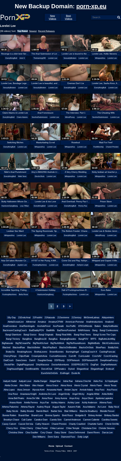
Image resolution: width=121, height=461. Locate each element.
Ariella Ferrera (31, 402)
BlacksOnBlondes (68, 347)
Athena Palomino (10, 406)
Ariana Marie (15, 402)
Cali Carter (27, 419)
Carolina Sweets (109, 419)
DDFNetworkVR (90, 360)
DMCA (69, 451)
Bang (94, 330)
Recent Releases (46, 31)
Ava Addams (89, 406)
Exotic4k (76, 373)
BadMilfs (50, 330)
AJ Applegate (111, 381)
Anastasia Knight (28, 394)
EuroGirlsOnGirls (49, 373)
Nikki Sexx (22, 176)
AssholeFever (44, 326)
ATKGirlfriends (85, 326)
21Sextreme (63, 317)
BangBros (27, 339)
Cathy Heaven (42, 424)
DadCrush (8, 360)
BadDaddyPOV (36, 330)
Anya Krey (74, 398)
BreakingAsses (24, 351)
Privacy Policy (60, 451)
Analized (109, 321)
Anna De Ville (33, 398)
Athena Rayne (28, 406)
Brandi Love (37, 415)
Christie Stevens (107, 428)
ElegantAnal (82, 369)
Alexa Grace (52, 385)
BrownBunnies (57, 351)
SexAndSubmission (40, 117)
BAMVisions (84, 330)
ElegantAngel (97, 369)
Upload (59, 446)
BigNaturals (7, 343)
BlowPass (101, 347)
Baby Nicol (113, 406)
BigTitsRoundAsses (76, 343)
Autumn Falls (74, 406)
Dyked (71, 369)
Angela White (93, 394)
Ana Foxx (99, 389)
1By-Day (11, 317)
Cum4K (72, 356)
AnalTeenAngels (27, 326)
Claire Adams (22, 117)
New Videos (52, 17)
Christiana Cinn (89, 428)
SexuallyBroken (70, 58)
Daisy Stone (60, 432)
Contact (68, 446)
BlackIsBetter (33, 347)
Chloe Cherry (26, 428)
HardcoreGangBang (9, 206)
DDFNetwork (73, 360)
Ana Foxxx (112, 389)
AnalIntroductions (94, 321)
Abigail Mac (55, 381)
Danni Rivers (93, 432)
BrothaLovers (40, 351)
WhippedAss (100, 58)
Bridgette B (80, 415)
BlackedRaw (19, 347)
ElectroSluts (39, 176)
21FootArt (37, 317)
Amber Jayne (70, 389)
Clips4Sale (24, 356)
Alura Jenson (23, 389)
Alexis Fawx (96, 385)
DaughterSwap (45, 360)
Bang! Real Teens (82, 334)
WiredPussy (70, 117)
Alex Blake (25, 385)
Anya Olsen (87, 398)
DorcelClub (46, 369)
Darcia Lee (107, 432)
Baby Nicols (12, 411)
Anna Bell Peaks (16, 398)
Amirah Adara (86, 389)
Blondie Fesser (107, 411)
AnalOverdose (10, 326)
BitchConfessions (110, 343)
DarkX (32, 360)
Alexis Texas (110, 385)
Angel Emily (64, 394)
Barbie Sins (56, 411)
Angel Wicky (78, 394)
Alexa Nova (66, 385)
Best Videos (68, 17)
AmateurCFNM (55, 321)
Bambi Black (42, 411)
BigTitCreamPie (23, 343)
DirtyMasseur (42, 364)
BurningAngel (72, 351)
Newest (33, 31)
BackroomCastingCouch (15, 330)
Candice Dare (41, 419)
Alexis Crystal (81, 385)
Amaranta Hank (54, 389)
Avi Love (102, 406)
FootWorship (98, 147)
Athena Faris (105, 402)
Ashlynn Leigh (82, 265)
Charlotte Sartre (95, 424)
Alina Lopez (9, 389)
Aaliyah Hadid (10, 381)
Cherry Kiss (12, 428)
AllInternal (30, 321)
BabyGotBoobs (110, 326)
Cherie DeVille (112, 424)
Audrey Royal (43, 406)
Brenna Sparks (52, 415)
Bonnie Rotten (9, 415)
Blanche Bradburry (89, 411)
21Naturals (50, 317)
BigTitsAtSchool (40, 343)
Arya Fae (44, 402)
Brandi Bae (23, 415)
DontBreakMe (32, 369)
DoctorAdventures (60, 364)
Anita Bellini (107, 394)
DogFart (94, 364)
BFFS (93, 339)
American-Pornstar (75, 321)
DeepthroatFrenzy (109, 360)
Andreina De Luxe (47, 394)
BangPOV (83, 339)
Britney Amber (95, 415)
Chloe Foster (41, 428)
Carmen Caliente (91, 419)
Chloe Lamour (57, 428)
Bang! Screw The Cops (104, 334)
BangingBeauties (68, 339)
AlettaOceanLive (16, 321)
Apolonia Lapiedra (104, 398)
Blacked (6, 347)
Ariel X (22, 58)
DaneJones (21, 360)
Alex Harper (38, 385)
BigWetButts (94, 343)
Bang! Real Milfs (64, 334)
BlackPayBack (50, 347)
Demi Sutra (53, 436)
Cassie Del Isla (25, 424)
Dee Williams (39, 436)
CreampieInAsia (39, 356)
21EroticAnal (24, 317)
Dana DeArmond (77, 432)
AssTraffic (71, 326)
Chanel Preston (112, 147)
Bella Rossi (23, 294)
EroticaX (110, 369)
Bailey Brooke (27, 411)
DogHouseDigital (15, 369)
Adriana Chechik (83, 381)
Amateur (42, 321)
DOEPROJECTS (79, 364)
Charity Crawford (77, 424)
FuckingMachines (40, 265)
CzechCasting (110, 356)
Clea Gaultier (32, 432)
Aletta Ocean (11, 385)
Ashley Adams (58, 402)
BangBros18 (40, 339)
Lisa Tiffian (24, 206)
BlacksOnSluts (86, 347)
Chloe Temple (72, 428)
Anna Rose (47, 398)
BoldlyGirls (113, 347)
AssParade (58, 326)
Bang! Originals (46, 334)
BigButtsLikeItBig (107, 339)
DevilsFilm (9, 364)
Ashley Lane (74, 402)
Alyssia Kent (38, 389)
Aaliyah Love (25, 381)
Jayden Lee (22, 265)
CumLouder (84, 356)
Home (51, 446)
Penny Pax (82, 206)
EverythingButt (11, 58)
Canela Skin (56, 419)
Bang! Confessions (109, 330)
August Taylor (59, 406)
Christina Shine (16, 432)
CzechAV (96, 356)
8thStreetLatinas (91, 317)
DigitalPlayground (25, 364)
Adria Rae (68, 381)
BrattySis (10, 351)
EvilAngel (64, 373)
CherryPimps (10, 356)
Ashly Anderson (89, 402)
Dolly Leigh (83, 436)
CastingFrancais (107, 351)
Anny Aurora (61, 398)
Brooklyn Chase (11, 419)
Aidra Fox (98, 381)
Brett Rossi (67, 415)
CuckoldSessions (57, 356)
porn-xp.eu (91, 6)
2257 (75, 451)
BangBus (53, 339)
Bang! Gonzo (30, 334)
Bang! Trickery (13, 339)
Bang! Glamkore (13, 334)
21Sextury (76, 317)
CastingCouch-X (89, 351)
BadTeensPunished (66, 330)
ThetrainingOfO (39, 58)
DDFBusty (59, 360)
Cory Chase (46, 432)
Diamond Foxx (68, 436)
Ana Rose (13, 394)
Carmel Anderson (72, 419)
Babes (98, 326)
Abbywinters (108, 317)
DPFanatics (60, 369)
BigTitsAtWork (57, 343)
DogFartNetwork (109, 364)
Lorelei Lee (52, 58)
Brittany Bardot (111, 415)
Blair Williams (70, 411)
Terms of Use (49, 451)
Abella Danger (40, 381)
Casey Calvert (9, 424)
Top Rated (22, 31)
